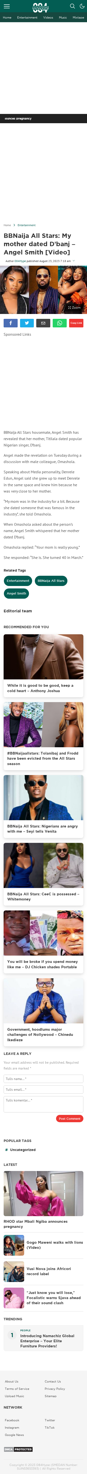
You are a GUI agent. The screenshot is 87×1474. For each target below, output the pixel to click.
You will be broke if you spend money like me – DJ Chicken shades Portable (42, 964)
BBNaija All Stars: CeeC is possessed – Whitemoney (43, 896)
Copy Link (76, 323)
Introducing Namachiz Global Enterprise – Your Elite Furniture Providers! (47, 1341)
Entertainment (27, 225)
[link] (11, 323)
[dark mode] (82, 6)
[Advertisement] (43, 68)
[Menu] (7, 6)
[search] (72, 6)
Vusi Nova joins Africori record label (49, 1271)
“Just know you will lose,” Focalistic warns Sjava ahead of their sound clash (54, 1298)
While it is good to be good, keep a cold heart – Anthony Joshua (40, 688)
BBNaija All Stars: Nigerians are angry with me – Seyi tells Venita (42, 829)
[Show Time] (73, 261)
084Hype (20, 261)
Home (7, 225)
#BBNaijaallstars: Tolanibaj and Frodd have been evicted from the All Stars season (42, 759)
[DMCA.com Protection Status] (18, 1451)
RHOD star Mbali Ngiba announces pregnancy (36, 1224)
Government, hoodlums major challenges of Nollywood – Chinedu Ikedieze (40, 1035)
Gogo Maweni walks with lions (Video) (55, 1245)
